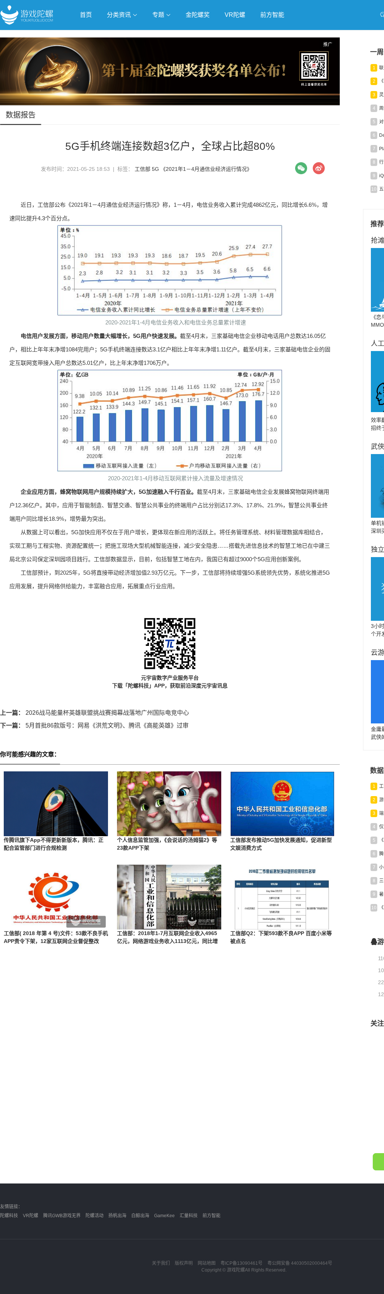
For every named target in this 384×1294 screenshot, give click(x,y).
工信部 (142, 169)
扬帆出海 (117, 1215)
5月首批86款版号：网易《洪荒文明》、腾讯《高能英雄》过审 (94, 725)
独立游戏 (184, 36)
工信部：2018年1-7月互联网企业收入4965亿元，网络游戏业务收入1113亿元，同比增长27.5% (167, 941)
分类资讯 (119, 15)
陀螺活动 (95, 1215)
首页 (86, 15)
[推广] (170, 103)
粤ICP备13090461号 (241, 1263)
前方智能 (272, 15)
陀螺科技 (9, 1215)
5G (155, 169)
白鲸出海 (140, 1215)
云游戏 (213, 36)
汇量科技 (189, 1215)
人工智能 (121, 36)
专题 (159, 15)
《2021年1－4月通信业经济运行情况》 (206, 169)
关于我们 (161, 1263)
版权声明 (184, 1263)
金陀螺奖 (198, 15)
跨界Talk (88, 56)
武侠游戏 (152, 36)
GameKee (164, 1215)
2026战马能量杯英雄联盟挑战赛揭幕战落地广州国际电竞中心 (94, 713)
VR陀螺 (235, 15)
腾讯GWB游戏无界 (62, 1215)
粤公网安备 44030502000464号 (299, 1263)
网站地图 (207, 1263)
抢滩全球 (89, 36)
